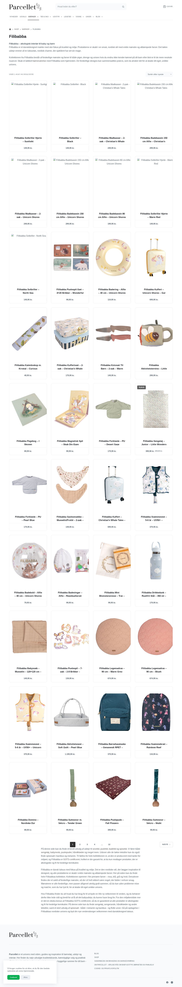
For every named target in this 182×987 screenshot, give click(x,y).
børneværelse (39, 61)
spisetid (123, 849)
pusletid (104, 849)
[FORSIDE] (10, 29)
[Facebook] (167, 982)
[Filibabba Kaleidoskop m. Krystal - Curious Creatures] (30, 333)
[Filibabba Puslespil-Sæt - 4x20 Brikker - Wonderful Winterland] (72, 257)
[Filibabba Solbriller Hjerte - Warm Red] (156, 181)
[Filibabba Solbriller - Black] (72, 106)
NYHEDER (14, 17)
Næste (165, 844)
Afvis (26, 977)
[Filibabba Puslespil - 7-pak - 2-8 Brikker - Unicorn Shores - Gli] (72, 636)
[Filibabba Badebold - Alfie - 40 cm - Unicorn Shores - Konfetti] (30, 560)
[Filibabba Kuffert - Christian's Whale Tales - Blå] (114, 485)
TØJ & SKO (44, 17)
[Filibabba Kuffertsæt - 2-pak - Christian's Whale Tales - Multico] (72, 333)
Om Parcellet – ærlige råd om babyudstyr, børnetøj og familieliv (124, 965)
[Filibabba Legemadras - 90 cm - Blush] (156, 636)
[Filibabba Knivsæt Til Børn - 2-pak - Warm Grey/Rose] (114, 333)
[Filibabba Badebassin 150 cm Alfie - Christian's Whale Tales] (156, 106)
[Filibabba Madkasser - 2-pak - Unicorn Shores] (30, 181)
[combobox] (88, 6)
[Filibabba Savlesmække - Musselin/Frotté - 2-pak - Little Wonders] (72, 485)
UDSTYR (56, 17)
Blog (98, 17)
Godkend (13, 977)
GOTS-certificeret (71, 859)
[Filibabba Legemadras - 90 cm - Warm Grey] (114, 636)
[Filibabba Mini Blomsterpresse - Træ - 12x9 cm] (114, 560)
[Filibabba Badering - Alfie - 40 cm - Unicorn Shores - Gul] (114, 257)
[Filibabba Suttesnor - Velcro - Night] (156, 788)
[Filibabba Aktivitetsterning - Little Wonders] (156, 333)
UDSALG (23, 17)
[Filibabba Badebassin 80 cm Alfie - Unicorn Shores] (114, 181)
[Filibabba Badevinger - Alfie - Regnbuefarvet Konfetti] (72, 560)
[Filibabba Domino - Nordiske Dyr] (30, 788)
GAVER (88, 17)
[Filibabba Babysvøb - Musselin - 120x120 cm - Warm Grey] (30, 636)
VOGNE (78, 17)
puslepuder (66, 852)
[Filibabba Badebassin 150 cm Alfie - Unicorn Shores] (72, 181)
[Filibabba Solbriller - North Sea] (30, 257)
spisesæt (74, 908)
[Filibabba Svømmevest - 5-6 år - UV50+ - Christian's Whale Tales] (156, 485)
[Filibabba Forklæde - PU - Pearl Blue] (30, 485)
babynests (55, 852)
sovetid (96, 849)
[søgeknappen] (123, 6)
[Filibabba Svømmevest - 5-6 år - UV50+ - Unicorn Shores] (30, 712)
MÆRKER (32, 17)
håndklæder (78, 852)
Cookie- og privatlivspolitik (106, 968)
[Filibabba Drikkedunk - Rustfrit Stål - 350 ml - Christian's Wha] (156, 560)
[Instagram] (172, 982)
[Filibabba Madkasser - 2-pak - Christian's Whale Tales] (114, 106)
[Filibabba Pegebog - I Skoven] (30, 409)
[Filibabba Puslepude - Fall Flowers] (114, 788)
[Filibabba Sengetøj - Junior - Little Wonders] (156, 409)
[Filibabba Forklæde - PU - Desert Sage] (114, 409)
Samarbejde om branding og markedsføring (114, 961)
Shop (96, 957)
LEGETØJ (67, 17)
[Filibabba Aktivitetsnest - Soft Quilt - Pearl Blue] (72, 712)
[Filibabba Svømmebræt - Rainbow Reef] (156, 712)
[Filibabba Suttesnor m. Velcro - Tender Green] (72, 788)
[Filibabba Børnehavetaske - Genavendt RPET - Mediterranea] (114, 712)
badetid (112, 849)
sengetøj (45, 852)
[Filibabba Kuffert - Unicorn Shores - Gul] (156, 257)
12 (109, 844)
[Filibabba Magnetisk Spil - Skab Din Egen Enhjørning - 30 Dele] (72, 409)
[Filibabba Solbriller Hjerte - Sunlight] (30, 106)
